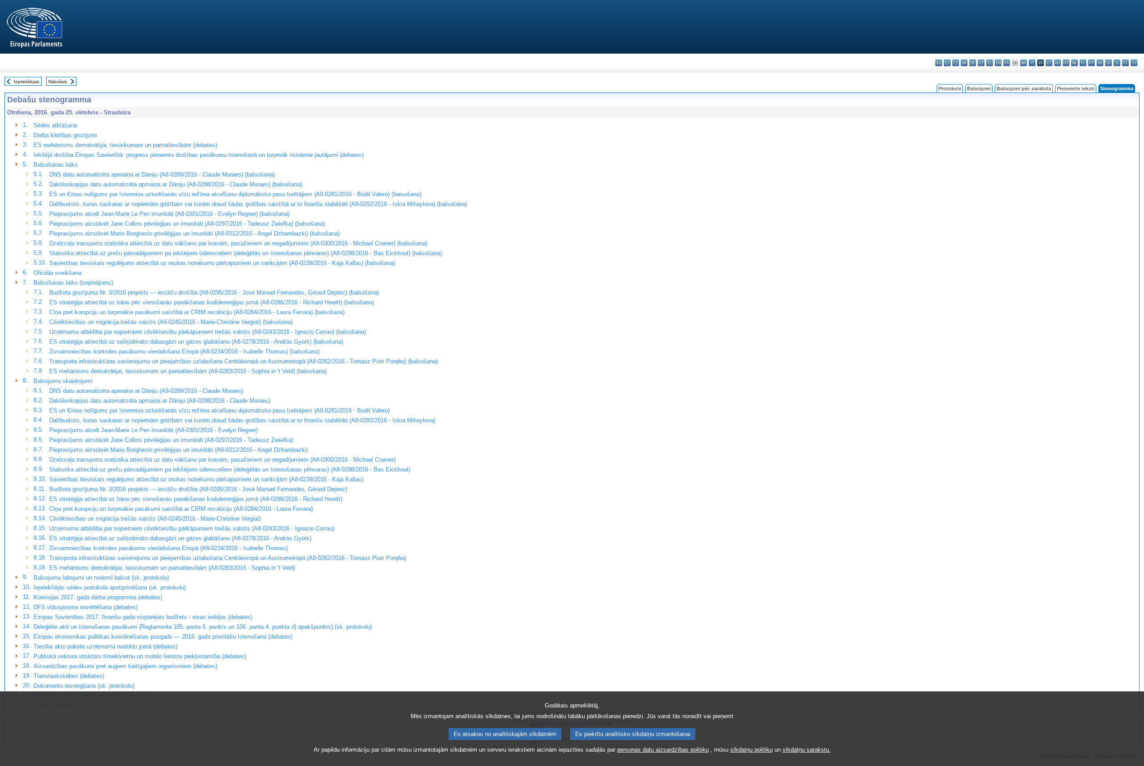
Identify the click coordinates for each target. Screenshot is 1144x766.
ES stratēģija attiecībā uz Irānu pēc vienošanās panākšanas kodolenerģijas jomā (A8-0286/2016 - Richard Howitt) (195, 499)
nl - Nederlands (1074, 62)
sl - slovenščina (1117, 62)
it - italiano (1032, 62)
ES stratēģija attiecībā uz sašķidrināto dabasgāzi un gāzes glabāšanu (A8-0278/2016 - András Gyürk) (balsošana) (196, 341)
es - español (947, 62)
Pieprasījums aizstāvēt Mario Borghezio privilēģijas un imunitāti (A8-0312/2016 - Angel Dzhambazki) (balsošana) (194, 233)
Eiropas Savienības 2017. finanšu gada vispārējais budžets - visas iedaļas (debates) (143, 617)
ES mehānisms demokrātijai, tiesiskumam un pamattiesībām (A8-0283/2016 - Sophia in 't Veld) (172, 567)
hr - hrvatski (1023, 62)
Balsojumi (979, 88)
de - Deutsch (972, 62)
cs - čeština (955, 62)
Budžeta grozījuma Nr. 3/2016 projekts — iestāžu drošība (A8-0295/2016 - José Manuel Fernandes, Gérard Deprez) (198, 489)
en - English (998, 62)
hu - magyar (1057, 62)
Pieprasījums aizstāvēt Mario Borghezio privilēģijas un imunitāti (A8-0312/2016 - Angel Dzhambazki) (178, 449)
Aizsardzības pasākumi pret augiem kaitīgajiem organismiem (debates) (125, 666)
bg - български (938, 62)
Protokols (949, 88)
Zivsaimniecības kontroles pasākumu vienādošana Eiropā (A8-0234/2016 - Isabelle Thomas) (168, 548)
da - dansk (964, 62)
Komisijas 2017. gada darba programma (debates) (98, 597)
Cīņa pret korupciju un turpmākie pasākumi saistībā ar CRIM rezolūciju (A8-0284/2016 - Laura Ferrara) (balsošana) (197, 312)
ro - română (1100, 62)
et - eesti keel (981, 62)
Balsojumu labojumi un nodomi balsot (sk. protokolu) (101, 577)
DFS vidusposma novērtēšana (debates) (86, 607)
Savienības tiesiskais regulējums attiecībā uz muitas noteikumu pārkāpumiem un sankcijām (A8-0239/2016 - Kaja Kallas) (206, 479)
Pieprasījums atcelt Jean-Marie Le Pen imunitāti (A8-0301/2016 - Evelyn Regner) (153, 430)
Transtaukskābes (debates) (69, 676)
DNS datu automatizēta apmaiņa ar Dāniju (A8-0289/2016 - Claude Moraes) (146, 390)
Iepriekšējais (26, 81)
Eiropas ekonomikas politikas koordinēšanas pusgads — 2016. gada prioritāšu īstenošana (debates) (163, 636)
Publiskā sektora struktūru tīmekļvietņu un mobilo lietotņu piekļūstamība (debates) (140, 656)
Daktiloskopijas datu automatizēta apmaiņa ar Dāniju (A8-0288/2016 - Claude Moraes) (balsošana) (175, 184)
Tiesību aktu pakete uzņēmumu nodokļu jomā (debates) (105, 646)
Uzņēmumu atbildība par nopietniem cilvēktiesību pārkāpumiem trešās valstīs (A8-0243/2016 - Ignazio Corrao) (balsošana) (207, 331)
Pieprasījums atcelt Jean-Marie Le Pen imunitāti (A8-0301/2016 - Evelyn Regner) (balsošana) (169, 213)
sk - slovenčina (1108, 62)
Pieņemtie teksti (1075, 88)
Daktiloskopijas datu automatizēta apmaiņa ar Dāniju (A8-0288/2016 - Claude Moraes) (159, 400)
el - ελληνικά (989, 62)
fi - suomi (1125, 62)
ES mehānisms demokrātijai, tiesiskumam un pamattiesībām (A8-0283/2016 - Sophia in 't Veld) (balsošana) (188, 371)
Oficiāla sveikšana (57, 272)
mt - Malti (1066, 62)
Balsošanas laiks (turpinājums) (73, 282)
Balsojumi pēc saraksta (1024, 88)
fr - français (1006, 62)
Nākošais (57, 81)
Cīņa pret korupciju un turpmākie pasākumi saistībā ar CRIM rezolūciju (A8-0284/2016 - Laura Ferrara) (181, 508)
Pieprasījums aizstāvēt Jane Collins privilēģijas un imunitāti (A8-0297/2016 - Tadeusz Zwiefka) (171, 440)
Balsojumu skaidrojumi (63, 381)
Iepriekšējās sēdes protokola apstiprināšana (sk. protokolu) (110, 587)
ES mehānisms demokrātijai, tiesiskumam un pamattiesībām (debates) (125, 145)
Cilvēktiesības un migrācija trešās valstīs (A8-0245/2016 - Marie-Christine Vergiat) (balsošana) (171, 322)
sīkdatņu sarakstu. (806, 749)
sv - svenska (1134, 62)
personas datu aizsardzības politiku (663, 749)
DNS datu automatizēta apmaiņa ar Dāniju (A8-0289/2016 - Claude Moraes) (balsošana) (162, 174)
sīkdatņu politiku (751, 749)
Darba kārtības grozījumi (65, 135)
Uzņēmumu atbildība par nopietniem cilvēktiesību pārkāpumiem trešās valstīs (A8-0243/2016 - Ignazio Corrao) (191, 528)
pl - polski (1083, 62)
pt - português (1091, 62)
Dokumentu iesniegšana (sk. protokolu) (84, 685)
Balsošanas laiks (56, 164)
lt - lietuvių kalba (1049, 62)
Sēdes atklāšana (55, 125)
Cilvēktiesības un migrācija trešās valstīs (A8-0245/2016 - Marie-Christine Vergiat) (155, 518)
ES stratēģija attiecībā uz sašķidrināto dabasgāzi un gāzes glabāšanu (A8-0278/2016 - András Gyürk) (180, 538)
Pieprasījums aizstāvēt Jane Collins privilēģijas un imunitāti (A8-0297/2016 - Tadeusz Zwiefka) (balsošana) (187, 223)
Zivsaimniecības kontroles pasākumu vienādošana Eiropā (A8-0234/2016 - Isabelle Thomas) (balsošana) (184, 351)
